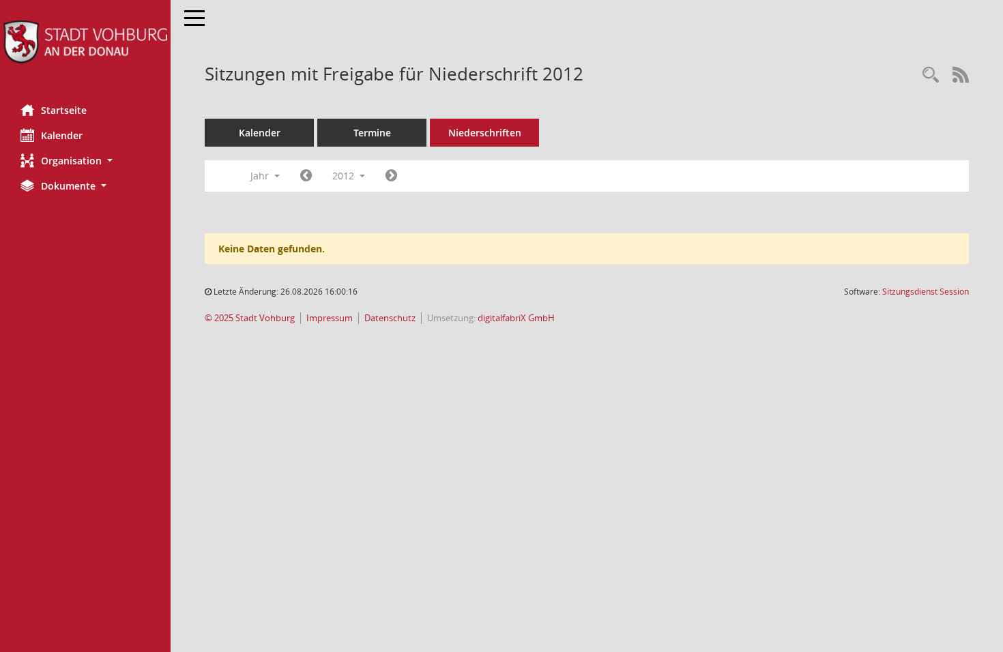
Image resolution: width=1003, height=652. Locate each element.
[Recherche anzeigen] (931, 75)
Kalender (62, 135)
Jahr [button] (261, 175)
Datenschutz (390, 318)
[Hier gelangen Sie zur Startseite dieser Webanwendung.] (85, 41)
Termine (372, 132)
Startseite (64, 110)
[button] (85, 160)
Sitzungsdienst (925, 291)
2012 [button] (344, 175)
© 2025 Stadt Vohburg (250, 318)
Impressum (329, 318)
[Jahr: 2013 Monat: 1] (391, 176)
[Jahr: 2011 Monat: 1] (306, 176)
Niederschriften (484, 132)
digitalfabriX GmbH (516, 318)
